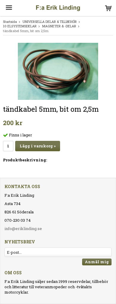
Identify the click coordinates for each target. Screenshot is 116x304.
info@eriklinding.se (23, 228)
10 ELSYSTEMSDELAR (20, 26)
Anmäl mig (97, 261)
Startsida (10, 21)
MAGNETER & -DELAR (59, 26)
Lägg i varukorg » (38, 146)
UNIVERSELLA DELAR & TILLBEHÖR (50, 21)
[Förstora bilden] (58, 70)
